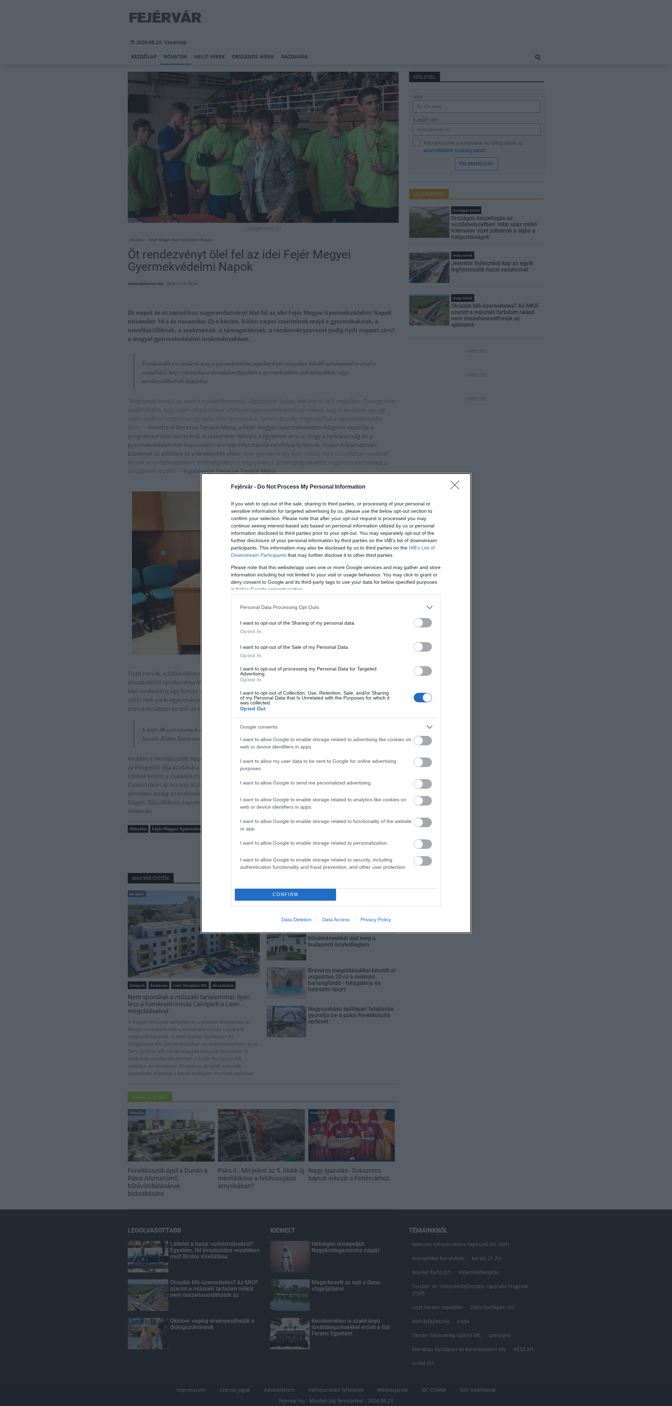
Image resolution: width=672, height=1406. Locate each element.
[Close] (457, 487)
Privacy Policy (375, 919)
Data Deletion (296, 919)
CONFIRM (286, 894)
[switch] (423, 622)
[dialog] (336, 703)
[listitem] (336, 607)
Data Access (336, 919)
